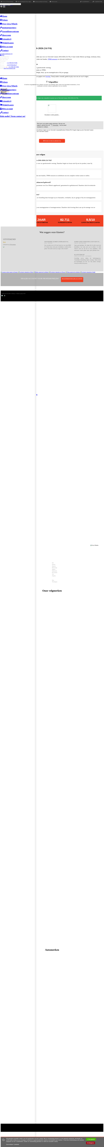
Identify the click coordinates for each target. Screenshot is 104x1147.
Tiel (53, 574)
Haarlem (54, 566)
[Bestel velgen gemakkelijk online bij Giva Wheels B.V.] (2, 297)
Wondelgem (54, 581)
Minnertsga (54, 567)
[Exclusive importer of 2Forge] (57, 272)
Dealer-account (54, 1)
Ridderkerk (54, 571)
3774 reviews (13, 244)
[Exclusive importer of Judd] (87, 272)
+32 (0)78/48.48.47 (85, 1)
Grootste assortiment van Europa (40, 1)
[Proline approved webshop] (41, 272)
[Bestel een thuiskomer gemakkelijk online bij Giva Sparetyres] (4, 297)
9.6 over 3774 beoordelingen (7, 1)
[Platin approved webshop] (72, 272)
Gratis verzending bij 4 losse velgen (24, 1)
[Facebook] (1, 55)
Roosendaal (54, 572)
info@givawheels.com (9, 68)
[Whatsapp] (3, 55)
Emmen (53, 564)
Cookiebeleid (16, 1144)
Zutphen (54, 575)
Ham (53, 580)
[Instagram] (2, 55)
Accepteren (91, 1139)
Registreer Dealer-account (72, 278)
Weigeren (91, 1143)
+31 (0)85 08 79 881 (98, 1)
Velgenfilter (55, 125)
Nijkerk (53, 569)
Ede (53, 562)
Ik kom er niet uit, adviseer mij (53, 141)
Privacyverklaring (9, 1144)
